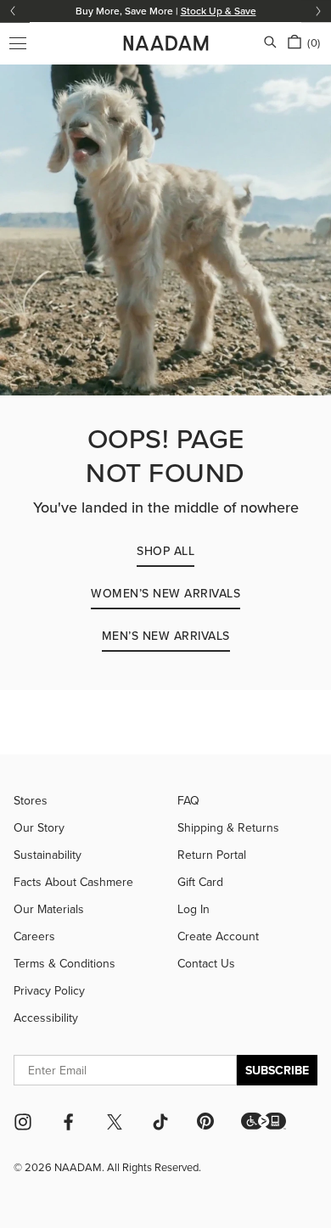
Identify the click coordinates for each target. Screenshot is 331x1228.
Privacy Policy (49, 990)
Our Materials (49, 908)
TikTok (160, 1122)
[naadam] (166, 43)
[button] (263, 1121)
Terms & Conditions (64, 963)
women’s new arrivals (165, 593)
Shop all (165, 550)
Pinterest (205, 1121)
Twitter (114, 1122)
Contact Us (206, 963)
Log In (193, 908)
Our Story (39, 827)
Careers (34, 936)
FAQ (188, 800)
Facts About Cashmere (73, 881)
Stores (31, 800)
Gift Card (200, 881)
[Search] (270, 44)
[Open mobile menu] (18, 43)
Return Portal (211, 854)
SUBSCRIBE (277, 1070)
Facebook (68, 1122)
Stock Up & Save (218, 10)
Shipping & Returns (228, 827)
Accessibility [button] (46, 1017)
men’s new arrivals (166, 635)
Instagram (23, 1122)
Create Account (218, 936)
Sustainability (47, 854)
